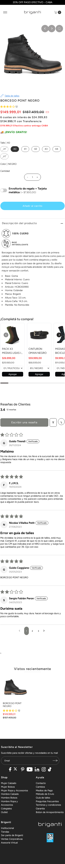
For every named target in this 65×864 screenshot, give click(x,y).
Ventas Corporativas (12, 838)
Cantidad (5, 170)
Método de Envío (45, 793)
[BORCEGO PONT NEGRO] (15, 687)
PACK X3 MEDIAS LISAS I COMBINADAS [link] (11, 351)
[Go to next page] (45, 631)
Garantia (40, 808)
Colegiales (6, 808)
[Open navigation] (5, 12)
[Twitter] (16, 769)
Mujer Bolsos (8, 786)
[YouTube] (30, 769)
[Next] (51, 28)
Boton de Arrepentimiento (50, 812)
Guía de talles (43, 797)
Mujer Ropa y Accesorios (14, 790)
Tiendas (5, 831)
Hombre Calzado (10, 793)
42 (35, 148)
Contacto (41, 783)
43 (46, 148)
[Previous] (45, 28)
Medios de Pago (44, 790)
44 (56, 148)
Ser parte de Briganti (12, 835)
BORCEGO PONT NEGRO (12, 705)
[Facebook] (10, 769)
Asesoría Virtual (9, 842)
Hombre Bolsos (9, 797)
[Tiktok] (49, 769)
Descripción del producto (19, 223)
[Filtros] (53, 422)
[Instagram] (44, 769)
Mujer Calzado (8, 783)
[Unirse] (55, 760)
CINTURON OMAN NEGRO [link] (37, 350)
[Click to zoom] (59, 28)
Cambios (40, 786)
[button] (7, 106)
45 (4, 156)
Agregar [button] (12, 374)
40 (14, 148)
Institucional (7, 828)
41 (25, 148)
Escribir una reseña (24, 422)
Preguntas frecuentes (47, 801)
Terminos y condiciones (48, 804)
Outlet (4, 812)
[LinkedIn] (37, 769)
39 (4, 148)
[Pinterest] (22, 769)
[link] (12, 335)
